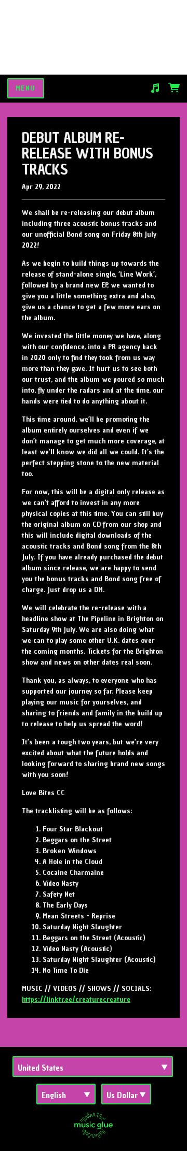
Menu (26, 88)
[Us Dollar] (126, 1094)
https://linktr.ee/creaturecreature (76, 999)
